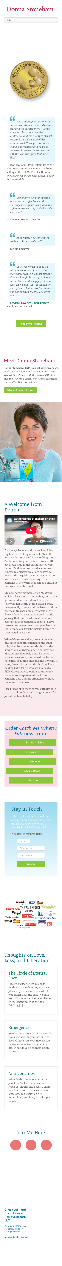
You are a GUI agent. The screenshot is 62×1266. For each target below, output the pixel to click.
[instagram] (31, 1145)
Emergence (18, 1027)
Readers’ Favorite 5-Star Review (29, 302)
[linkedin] (46, 1145)
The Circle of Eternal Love (27, 975)
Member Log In (12, 1236)
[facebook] (16, 1145)
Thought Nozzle (12, 1231)
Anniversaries (21, 1073)
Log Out (24, 1236)
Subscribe (31, 864)
